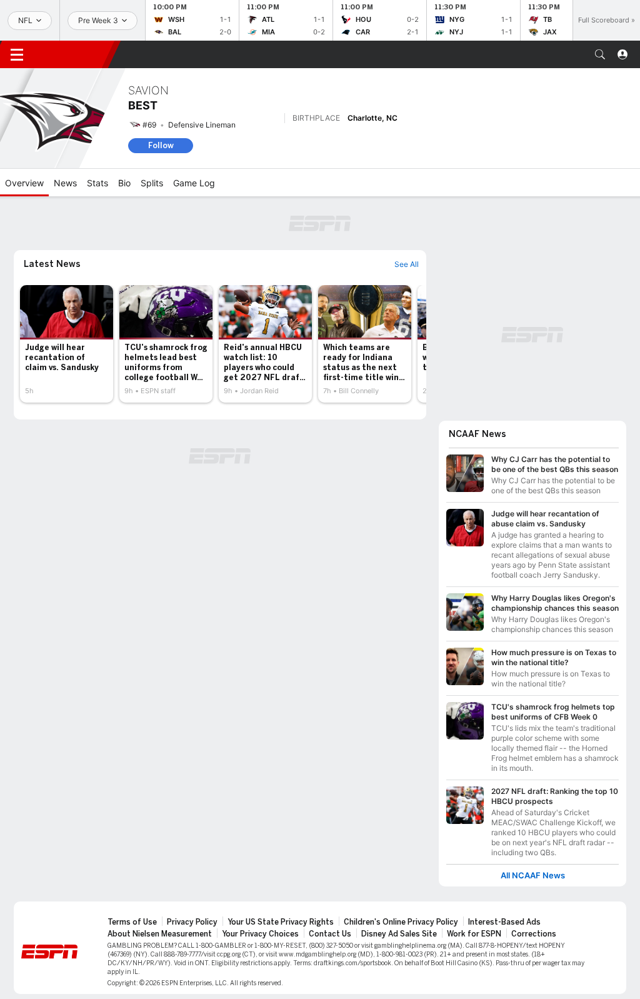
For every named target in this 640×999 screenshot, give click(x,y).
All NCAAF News (533, 875)
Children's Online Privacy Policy (401, 922)
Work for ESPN (474, 934)
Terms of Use (132, 922)
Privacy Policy (192, 922)
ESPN (73, 54)
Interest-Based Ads (504, 922)
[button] (600, 54)
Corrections (533, 934)
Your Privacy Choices (260, 934)
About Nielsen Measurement (160, 934)
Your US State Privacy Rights (281, 922)
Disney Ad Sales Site (399, 934)
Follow (161, 145)
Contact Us (330, 934)
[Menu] (17, 54)
